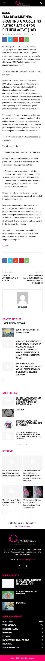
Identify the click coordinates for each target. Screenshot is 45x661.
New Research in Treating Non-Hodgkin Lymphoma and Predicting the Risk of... (11, 473)
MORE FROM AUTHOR (14, 323)
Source (5, 246)
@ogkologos (22, 526)
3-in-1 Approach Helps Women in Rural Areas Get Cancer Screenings (33, 279)
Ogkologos (8, 34)
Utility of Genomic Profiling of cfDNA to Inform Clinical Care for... (11, 502)
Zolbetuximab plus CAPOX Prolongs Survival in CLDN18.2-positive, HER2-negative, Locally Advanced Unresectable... (32, 476)
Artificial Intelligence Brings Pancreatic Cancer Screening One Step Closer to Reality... (28, 436)
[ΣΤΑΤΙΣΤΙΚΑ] (8, 606)
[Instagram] (25, 566)
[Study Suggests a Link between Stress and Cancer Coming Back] (8, 424)
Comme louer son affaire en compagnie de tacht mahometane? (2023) (28, 582)
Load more (21, 444)
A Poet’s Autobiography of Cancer (10, 278)
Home (4, 9)
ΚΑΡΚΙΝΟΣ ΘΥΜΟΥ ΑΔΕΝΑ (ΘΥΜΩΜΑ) (26, 592)
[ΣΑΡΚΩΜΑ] (8, 413)
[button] (41, 3)
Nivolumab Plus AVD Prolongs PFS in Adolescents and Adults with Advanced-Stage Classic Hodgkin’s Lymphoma (29, 369)
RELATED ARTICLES (11, 319)
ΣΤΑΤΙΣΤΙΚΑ (21, 603)
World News (13, 9)
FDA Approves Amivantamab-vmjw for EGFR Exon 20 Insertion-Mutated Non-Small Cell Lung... (29, 401)
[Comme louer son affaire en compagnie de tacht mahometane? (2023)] (8, 583)
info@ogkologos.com (27, 559)
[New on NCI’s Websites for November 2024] (8, 332)
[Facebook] (19, 566)
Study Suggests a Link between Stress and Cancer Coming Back (29, 423)
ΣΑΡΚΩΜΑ (20, 410)
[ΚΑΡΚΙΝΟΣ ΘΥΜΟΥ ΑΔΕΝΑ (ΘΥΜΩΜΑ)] (8, 595)
